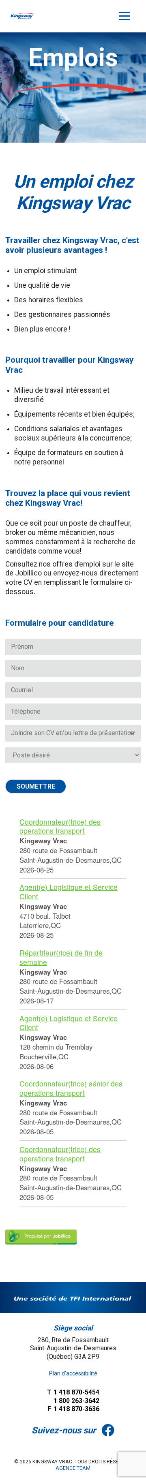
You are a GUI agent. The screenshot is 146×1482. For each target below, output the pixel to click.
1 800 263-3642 (75, 1401)
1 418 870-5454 (73, 1392)
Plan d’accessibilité (73, 1373)
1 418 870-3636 (73, 1409)
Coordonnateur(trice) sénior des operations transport (70, 1088)
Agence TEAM (73, 1468)
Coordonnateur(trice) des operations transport (60, 826)
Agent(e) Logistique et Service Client (68, 891)
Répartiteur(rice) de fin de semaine (61, 957)
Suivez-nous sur (64, 1430)
